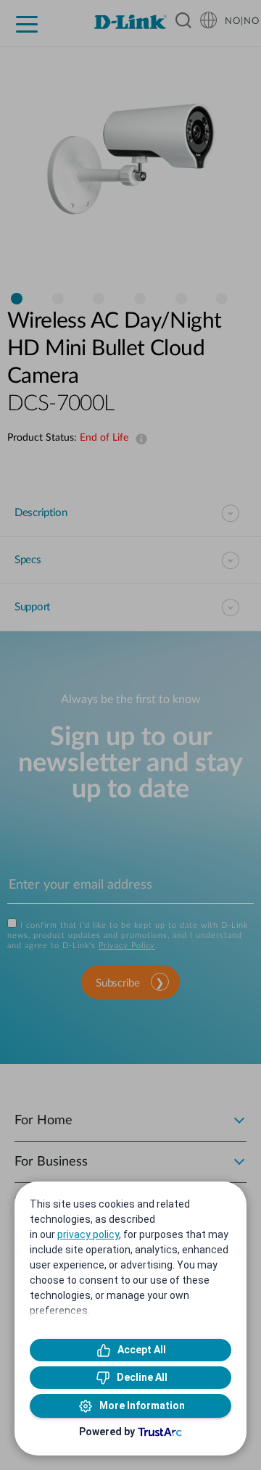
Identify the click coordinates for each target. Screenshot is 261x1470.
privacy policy (88, 1234)
